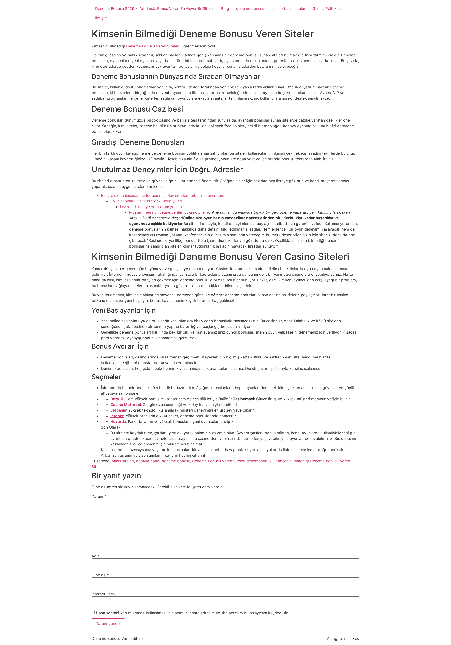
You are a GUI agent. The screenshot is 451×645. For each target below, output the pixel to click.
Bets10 (116, 399)
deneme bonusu (250, 8)
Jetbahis (118, 410)
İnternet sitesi (104, 594)
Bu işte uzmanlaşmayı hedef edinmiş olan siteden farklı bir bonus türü (162, 195)
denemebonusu (259, 461)
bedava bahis (148, 461)
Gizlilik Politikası (327, 8)
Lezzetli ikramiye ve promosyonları (151, 206)
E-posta (100, 575)
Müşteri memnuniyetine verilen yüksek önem (168, 212)
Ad (96, 556)
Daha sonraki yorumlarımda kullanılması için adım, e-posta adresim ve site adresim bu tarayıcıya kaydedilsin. (192, 613)
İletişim (101, 18)
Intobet (117, 415)
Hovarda (118, 421)
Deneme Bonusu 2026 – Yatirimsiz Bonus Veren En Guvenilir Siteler (154, 8)
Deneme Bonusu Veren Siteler (152, 46)
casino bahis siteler (288, 8)
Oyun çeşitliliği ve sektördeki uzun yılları (146, 201)
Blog (225, 8)
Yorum (99, 496)
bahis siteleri (123, 461)
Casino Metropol (125, 404)
